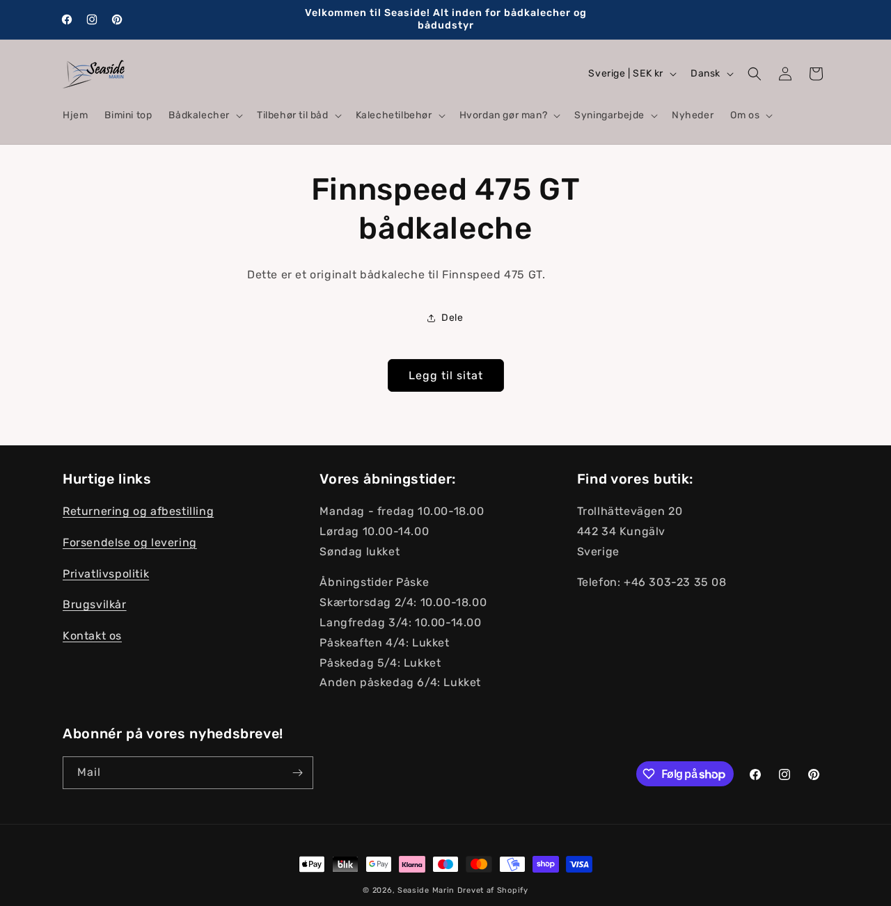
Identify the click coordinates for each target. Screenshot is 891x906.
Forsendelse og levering (130, 542)
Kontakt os (92, 635)
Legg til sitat (446, 375)
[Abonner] (297, 772)
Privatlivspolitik (106, 573)
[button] (204, 115)
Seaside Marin (426, 890)
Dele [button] (452, 318)
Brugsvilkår (95, 604)
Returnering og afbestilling (138, 511)
